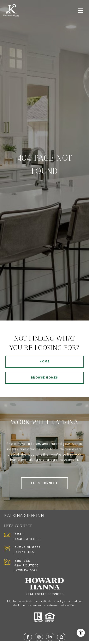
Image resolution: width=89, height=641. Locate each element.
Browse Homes (44, 377)
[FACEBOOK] (28, 637)
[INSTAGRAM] (39, 637)
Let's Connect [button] (44, 483)
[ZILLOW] (61, 637)
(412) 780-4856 (24, 552)
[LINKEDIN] (50, 637)
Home (44, 361)
